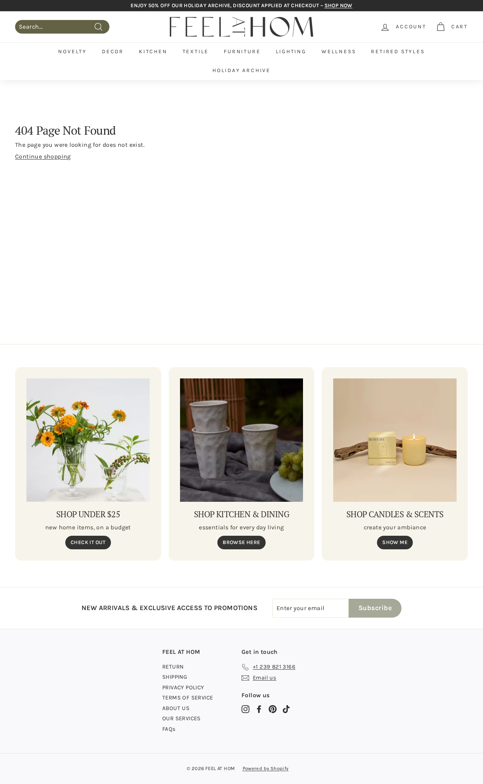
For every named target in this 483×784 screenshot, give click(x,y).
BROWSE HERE (241, 542)
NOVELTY (72, 51)
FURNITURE (242, 51)
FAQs (169, 729)
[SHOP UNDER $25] (88, 440)
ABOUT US (175, 708)
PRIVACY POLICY (183, 687)
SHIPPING (174, 676)
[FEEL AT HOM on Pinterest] (273, 709)
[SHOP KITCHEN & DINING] (241, 440)
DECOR (113, 51)
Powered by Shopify (266, 768)
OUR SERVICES (181, 718)
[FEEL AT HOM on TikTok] (286, 709)
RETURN (172, 666)
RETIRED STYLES (398, 51)
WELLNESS (338, 51)
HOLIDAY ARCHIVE (241, 70)
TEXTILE (196, 51)
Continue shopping (43, 156)
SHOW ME (395, 542)
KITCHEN (153, 51)
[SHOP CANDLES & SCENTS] (395, 440)
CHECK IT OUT (88, 542)
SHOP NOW (338, 5)
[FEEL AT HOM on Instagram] (245, 709)
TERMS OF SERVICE (187, 697)
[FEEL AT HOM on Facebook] (259, 709)
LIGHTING (291, 51)
